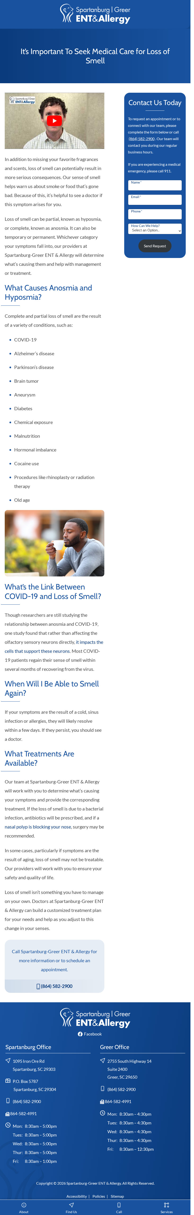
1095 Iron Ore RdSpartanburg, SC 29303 (34, 1065)
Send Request (155, 246)
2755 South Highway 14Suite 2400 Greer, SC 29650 (129, 1069)
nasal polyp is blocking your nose (38, 826)
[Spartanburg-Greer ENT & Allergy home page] (95, 13)
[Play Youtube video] (54, 121)
